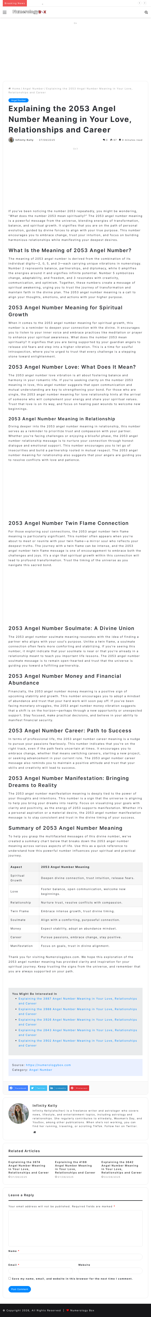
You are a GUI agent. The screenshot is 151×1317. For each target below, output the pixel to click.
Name (14, 1250)
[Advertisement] (75, 51)
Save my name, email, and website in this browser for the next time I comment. (72, 1278)
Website (84, 1264)
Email (14, 1264)
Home (15, 88)
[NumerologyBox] (29, 12)
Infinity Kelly (24, 140)
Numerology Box (82, 1310)
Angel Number (33, 88)
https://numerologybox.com (48, 1065)
